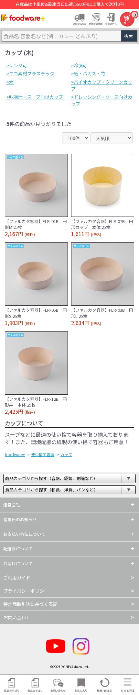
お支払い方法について (24, 534)
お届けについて (18, 563)
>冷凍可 (79, 65)
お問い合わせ (16, 617)
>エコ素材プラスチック (30, 73)
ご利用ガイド (16, 577)
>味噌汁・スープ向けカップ (34, 97)
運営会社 (11, 504)
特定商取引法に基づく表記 (30, 604)
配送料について (18, 548)
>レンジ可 (16, 65)
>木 (10, 82)
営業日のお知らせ (20, 519)
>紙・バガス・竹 (88, 73)
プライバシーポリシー (25, 591)
